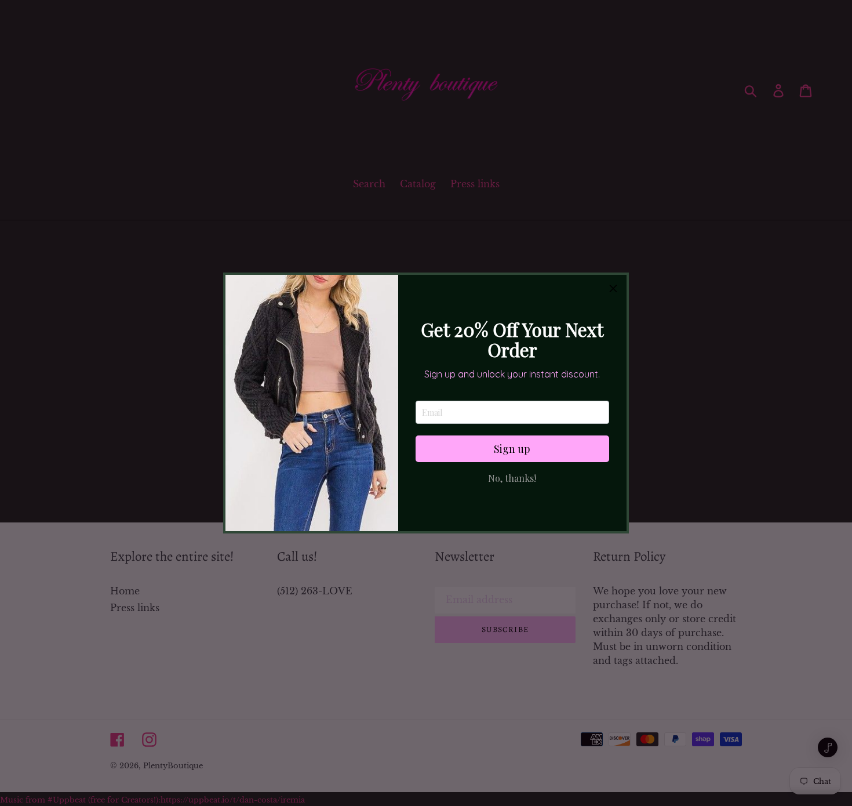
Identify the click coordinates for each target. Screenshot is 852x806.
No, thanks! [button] (512, 478)
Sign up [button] (512, 449)
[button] (613, 288)
